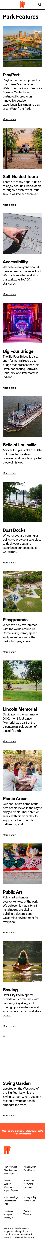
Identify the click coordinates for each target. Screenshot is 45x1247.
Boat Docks (28, 1180)
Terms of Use (29, 1200)
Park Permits (29, 1170)
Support (7, 1183)
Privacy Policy (29, 1197)
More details (9, 119)
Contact (7, 1180)
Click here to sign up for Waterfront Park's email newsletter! (22, 1132)
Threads (27, 1214)
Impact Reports (11, 1190)
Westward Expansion (28, 1185)
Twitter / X (8, 1217)
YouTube (27, 1211)
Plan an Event (29, 1166)
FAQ (6, 1204)
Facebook (8, 1211)
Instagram (8, 1214)
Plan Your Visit (10, 1166)
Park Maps (9, 1173)
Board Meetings (11, 1197)
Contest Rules (10, 1200)
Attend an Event (11, 1170)
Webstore (8, 1187)
